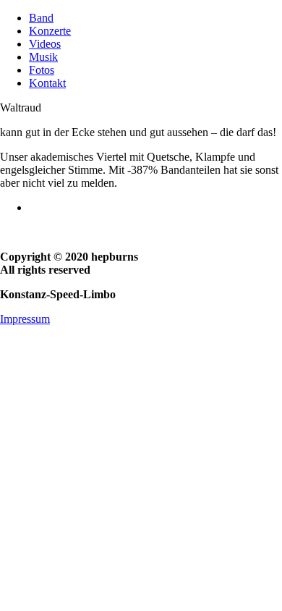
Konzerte (50, 31)
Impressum (25, 319)
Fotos (41, 70)
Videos (45, 44)
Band (41, 18)
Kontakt (47, 83)
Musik (43, 57)
